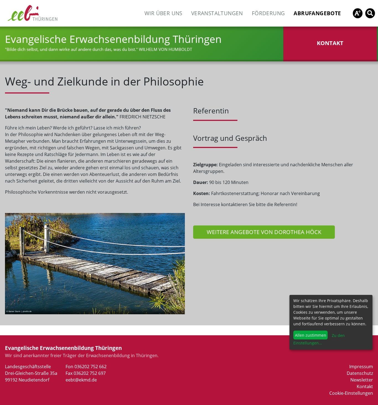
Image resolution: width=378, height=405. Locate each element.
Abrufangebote (317, 13)
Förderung (268, 13)
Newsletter (361, 380)
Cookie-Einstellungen (351, 393)
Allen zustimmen (310, 335)
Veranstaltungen (217, 13)
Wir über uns (163, 13)
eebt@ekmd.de (81, 380)
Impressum (361, 367)
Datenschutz (360, 373)
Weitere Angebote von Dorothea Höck (264, 232)
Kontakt (365, 386)
